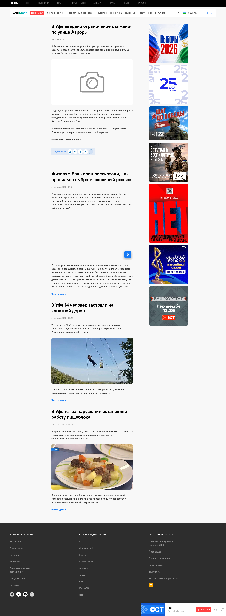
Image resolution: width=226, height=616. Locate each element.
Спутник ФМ (43, 3)
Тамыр (113, 3)
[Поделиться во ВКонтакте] (75, 151)
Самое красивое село (160, 558)
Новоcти (14, 3)
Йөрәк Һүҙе (155, 551)
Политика (160, 12)
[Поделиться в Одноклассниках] (80, 151)
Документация (17, 578)
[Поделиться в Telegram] (85, 151)
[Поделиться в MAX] (70, 151)
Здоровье (130, 12)
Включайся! (155, 571)
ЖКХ (150, 12)
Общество (101, 12)
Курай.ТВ (142, 3)
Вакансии (15, 555)
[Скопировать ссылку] (91, 151)
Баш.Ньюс (15, 541)
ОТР (81, 595)
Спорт (141, 12)
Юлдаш (60, 3)
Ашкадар (97, 3)
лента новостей (55, 12)
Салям (127, 3)
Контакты (15, 561)
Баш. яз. (192, 12)
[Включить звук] (127, 254)
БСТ (28, 3)
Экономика (116, 12)
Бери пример (156, 565)
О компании (16, 548)
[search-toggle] (212, 13)
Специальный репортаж (80, 12)
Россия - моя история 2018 (163, 578)
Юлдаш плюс (79, 3)
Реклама (14, 585)
